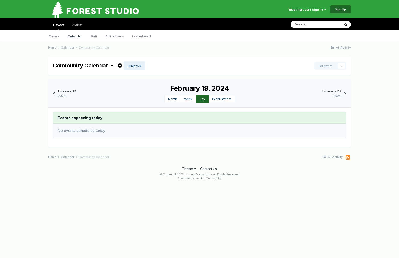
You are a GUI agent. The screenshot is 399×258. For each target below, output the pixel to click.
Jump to (133, 66)
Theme (188, 169)
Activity (77, 24)
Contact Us (208, 169)
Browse (58, 24)
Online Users (114, 36)
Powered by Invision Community (199, 178)
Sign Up (340, 9)
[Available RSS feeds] (348, 157)
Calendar (75, 36)
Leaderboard (141, 36)
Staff (93, 36)
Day (202, 99)
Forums (54, 36)
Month (172, 99)
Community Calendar (81, 65)
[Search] (346, 24)
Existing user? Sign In (306, 9)
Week (188, 99)
